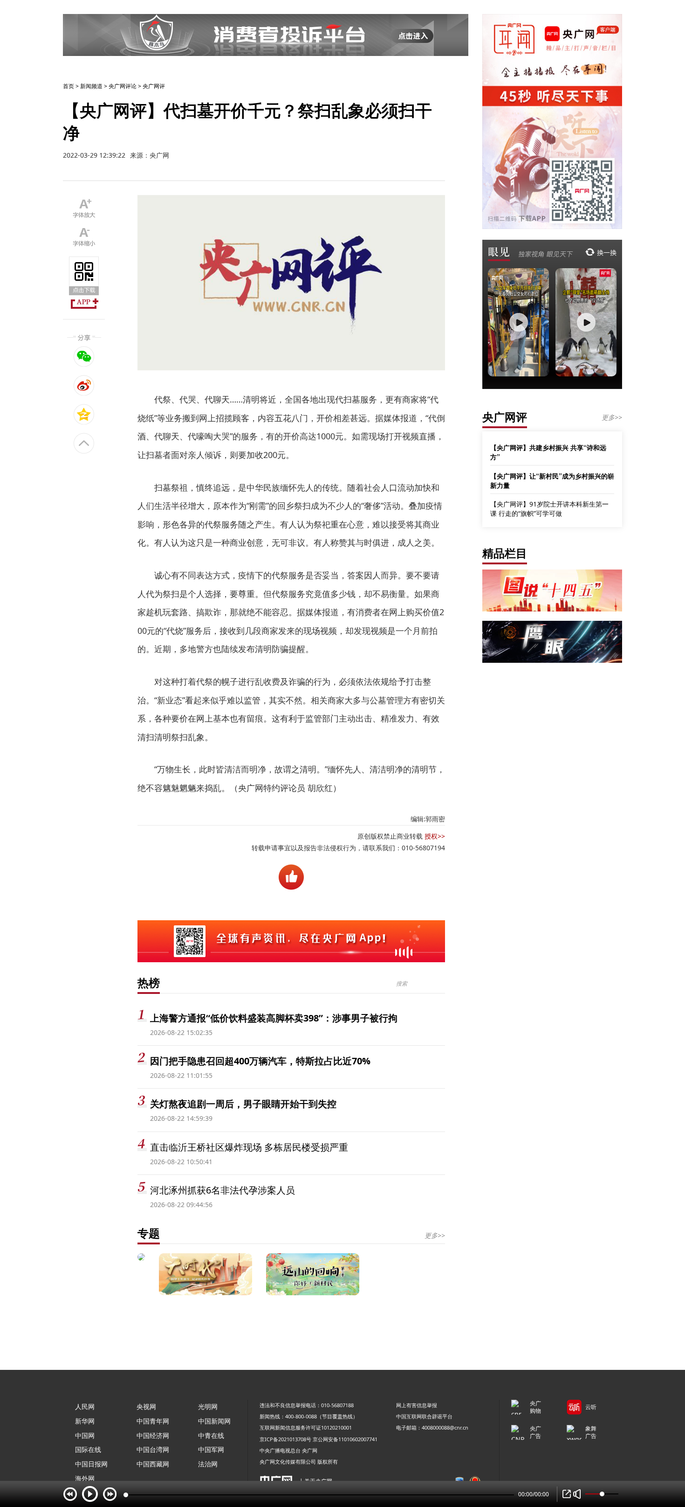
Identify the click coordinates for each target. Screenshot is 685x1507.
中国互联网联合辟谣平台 (424, 1416)
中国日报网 (91, 1463)
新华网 (85, 1421)
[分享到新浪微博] (84, 385)
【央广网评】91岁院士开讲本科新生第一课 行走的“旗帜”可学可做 (549, 509)
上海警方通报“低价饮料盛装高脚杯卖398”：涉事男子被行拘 (273, 1018)
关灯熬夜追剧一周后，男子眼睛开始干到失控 (243, 1103)
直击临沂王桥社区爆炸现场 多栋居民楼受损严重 (249, 1147)
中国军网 (211, 1449)
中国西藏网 (153, 1463)
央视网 (146, 1406)
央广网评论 (123, 86)
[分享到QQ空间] (84, 414)
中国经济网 (153, 1435)
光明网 (208, 1406)
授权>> (435, 836)
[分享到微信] (84, 356)
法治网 (208, 1463)
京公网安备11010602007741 (345, 1439)
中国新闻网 (214, 1421)
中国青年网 (153, 1421)
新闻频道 (91, 86)
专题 (148, 1233)
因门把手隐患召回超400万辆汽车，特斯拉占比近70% (260, 1061)
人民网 (85, 1406)
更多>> (435, 1235)
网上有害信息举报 (416, 1405)
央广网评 (154, 86)
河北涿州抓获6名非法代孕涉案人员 (222, 1190)
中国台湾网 (153, 1449)
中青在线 (211, 1435)
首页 (68, 86)
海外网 (85, 1478)
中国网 (85, 1435)
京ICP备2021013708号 (285, 1439)
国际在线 (88, 1449)
